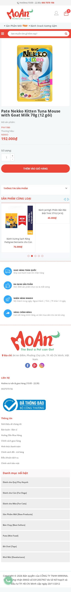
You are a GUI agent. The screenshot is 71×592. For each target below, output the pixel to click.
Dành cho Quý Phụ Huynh (15, 482)
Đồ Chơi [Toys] (10, 546)
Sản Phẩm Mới (14, 25)
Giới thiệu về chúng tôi (11, 424)
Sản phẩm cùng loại (16, 198)
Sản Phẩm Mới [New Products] (18, 514)
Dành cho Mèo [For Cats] (14, 503)
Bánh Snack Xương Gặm (44, 25)
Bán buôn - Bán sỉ (9, 429)
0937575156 (7, 389)
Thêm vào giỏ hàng (35, 168)
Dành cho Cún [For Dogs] (15, 492)
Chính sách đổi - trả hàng (12, 452)
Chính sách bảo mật (10, 463)
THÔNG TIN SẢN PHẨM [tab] (16, 188)
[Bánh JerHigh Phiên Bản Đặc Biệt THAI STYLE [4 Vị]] (53, 205)
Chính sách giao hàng (11, 440)
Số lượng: (6, 150)
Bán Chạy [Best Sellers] (14, 525)
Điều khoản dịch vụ (9, 457)
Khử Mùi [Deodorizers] (14, 557)
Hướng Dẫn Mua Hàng (11, 435)
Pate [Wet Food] (10, 535)
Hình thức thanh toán (10, 446)
